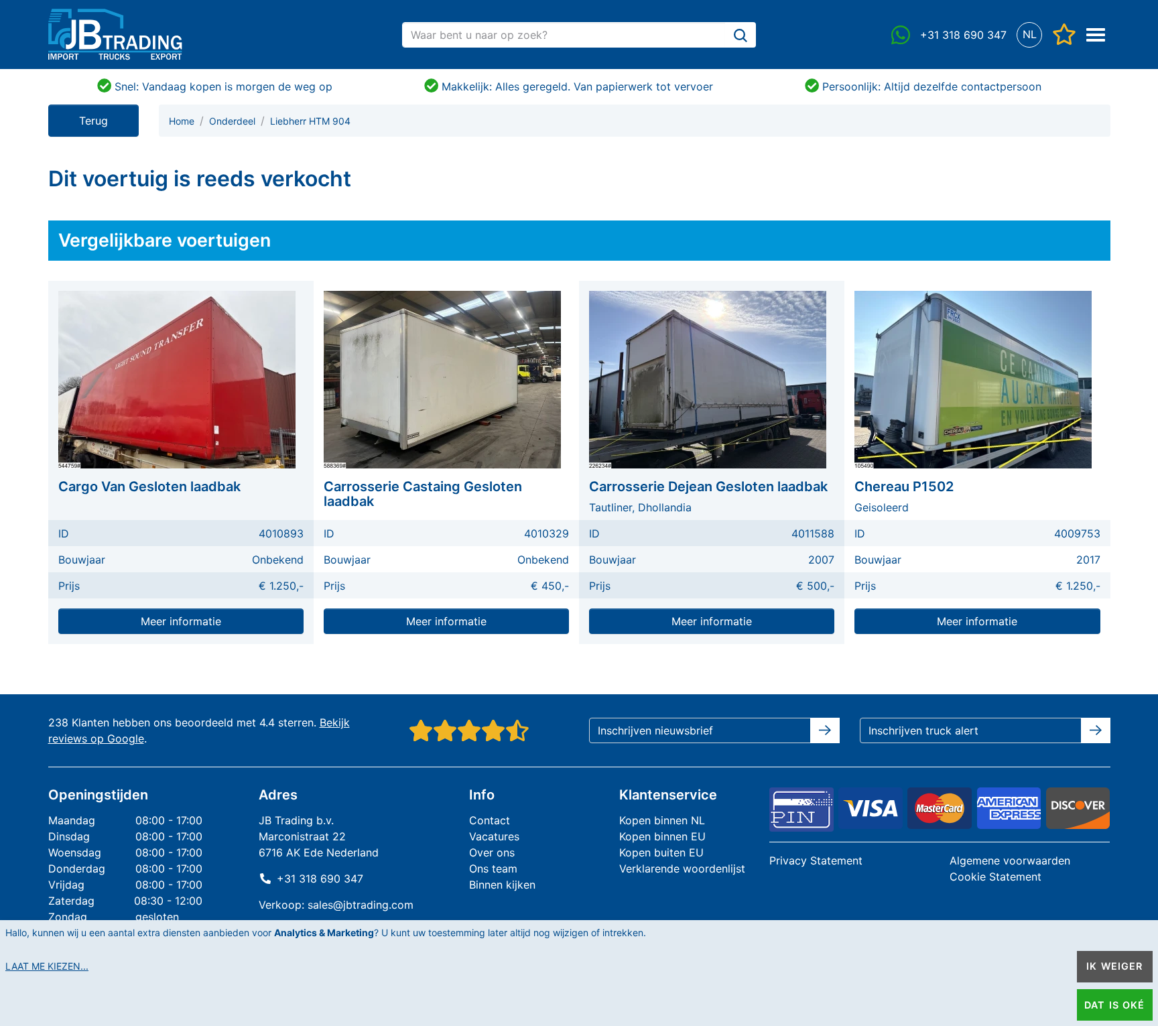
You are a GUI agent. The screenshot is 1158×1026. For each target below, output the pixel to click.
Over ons (492, 852)
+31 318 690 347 (320, 878)
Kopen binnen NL (662, 820)
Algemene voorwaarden (1010, 860)
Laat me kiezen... (46, 966)
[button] (1029, 34)
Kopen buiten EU (661, 852)
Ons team (493, 868)
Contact (489, 820)
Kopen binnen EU (662, 836)
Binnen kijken (502, 884)
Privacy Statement (815, 860)
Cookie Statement (995, 876)
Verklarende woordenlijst (682, 868)
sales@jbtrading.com (360, 904)
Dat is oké (1114, 1005)
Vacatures (494, 836)
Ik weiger (1114, 966)
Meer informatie (181, 621)
